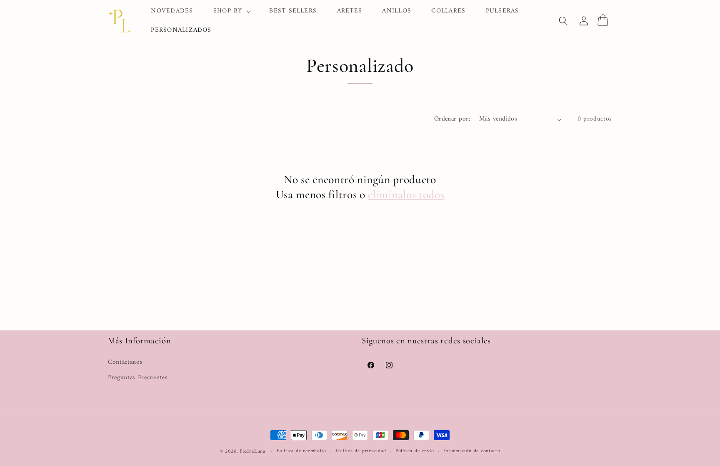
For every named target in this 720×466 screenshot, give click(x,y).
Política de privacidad (361, 451)
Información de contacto (471, 451)
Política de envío (414, 451)
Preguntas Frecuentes (138, 377)
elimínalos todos (406, 194)
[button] (231, 11)
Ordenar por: (452, 119)
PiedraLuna (252, 451)
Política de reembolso (301, 451)
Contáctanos (125, 362)
